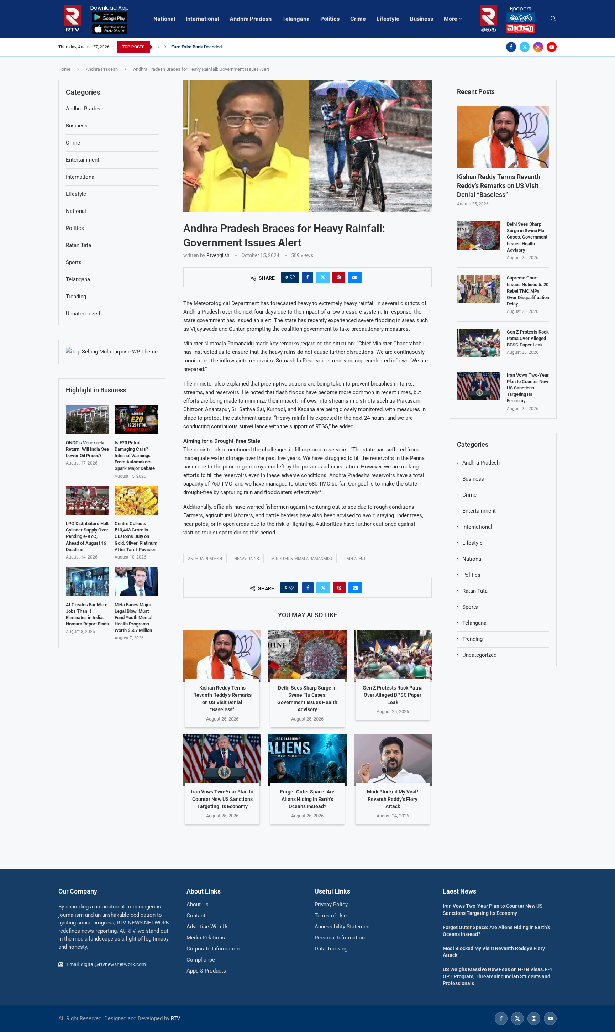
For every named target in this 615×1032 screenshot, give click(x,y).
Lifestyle (388, 18)
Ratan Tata (475, 591)
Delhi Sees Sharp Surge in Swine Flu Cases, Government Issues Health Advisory (527, 237)
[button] (158, 47)
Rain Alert (355, 558)
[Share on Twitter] (323, 277)
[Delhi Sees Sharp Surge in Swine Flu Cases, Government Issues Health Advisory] (307, 656)
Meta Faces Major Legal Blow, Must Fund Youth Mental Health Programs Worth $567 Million (133, 617)
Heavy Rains (246, 558)
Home (64, 69)
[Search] (553, 19)
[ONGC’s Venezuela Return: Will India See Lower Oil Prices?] (87, 419)
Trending (472, 639)
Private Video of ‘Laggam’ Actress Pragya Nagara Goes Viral (232, 46)
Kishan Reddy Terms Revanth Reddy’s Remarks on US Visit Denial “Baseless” (498, 185)
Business (421, 18)
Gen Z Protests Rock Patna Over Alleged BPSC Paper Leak (393, 695)
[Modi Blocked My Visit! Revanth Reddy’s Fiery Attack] (393, 760)
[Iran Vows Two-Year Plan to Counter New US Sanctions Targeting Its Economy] (222, 760)
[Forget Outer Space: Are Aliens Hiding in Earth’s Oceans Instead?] (307, 760)
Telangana (296, 18)
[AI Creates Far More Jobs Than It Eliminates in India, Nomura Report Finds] (87, 581)
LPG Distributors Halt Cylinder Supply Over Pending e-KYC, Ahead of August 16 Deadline (87, 536)
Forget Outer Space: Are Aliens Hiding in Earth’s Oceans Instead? (307, 799)
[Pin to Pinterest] (338, 277)
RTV (175, 1018)
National (164, 18)
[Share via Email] (355, 277)
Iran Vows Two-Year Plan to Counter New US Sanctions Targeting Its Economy (222, 799)
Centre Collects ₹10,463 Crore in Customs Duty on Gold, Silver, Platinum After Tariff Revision (136, 536)
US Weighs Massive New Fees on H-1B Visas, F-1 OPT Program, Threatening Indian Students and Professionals (497, 976)
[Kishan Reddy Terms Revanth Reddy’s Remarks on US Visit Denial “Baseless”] (222, 656)
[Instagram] (538, 47)
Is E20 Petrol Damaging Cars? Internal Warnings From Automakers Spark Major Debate (135, 455)
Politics (330, 18)
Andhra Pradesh (251, 18)
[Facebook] (511, 47)
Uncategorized (479, 655)
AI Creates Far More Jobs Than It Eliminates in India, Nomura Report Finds (87, 614)
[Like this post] (292, 277)
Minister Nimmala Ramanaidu (301, 558)
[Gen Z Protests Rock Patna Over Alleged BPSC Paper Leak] (393, 656)
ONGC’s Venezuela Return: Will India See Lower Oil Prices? (87, 449)
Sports (470, 607)
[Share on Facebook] (307, 277)
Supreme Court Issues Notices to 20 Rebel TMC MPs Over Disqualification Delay (528, 291)
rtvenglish (218, 255)
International (202, 18)
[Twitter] (525, 47)
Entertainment (479, 511)
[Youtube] (552, 47)
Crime (358, 18)
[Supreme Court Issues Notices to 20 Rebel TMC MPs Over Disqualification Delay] (478, 289)
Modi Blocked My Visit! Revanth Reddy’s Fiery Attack (392, 799)
